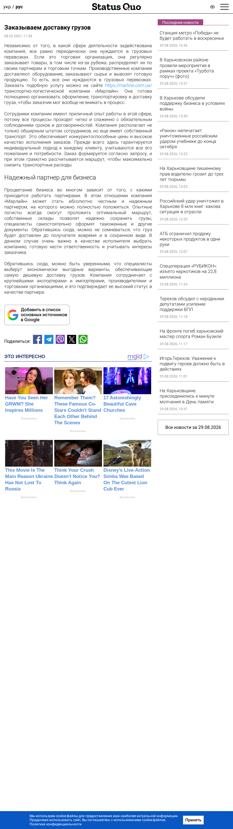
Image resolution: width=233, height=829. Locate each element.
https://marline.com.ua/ (128, 85)
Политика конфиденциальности (56, 824)
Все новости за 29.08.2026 (193, 427)
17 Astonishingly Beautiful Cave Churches (122, 404)
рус (19, 6)
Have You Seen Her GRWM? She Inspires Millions (26, 404)
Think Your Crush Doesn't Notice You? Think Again (77, 476)
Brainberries (29, 418)
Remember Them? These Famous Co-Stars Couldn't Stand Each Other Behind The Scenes (77, 410)
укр (7, 6)
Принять (193, 820)
